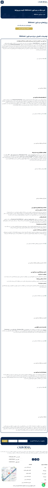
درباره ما (44, 476)
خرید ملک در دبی (28, 467)
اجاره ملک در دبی (28, 479)
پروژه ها (44, 470)
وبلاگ (45, 479)
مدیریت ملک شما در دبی (26, 482)
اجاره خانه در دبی (27, 476)
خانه (44, 14)
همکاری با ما (44, 482)
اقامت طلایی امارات (27, 470)
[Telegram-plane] (35, 459)
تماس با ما (44, 473)
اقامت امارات (28, 473)
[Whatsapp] (33, 459)
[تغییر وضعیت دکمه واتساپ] (43, 485)
